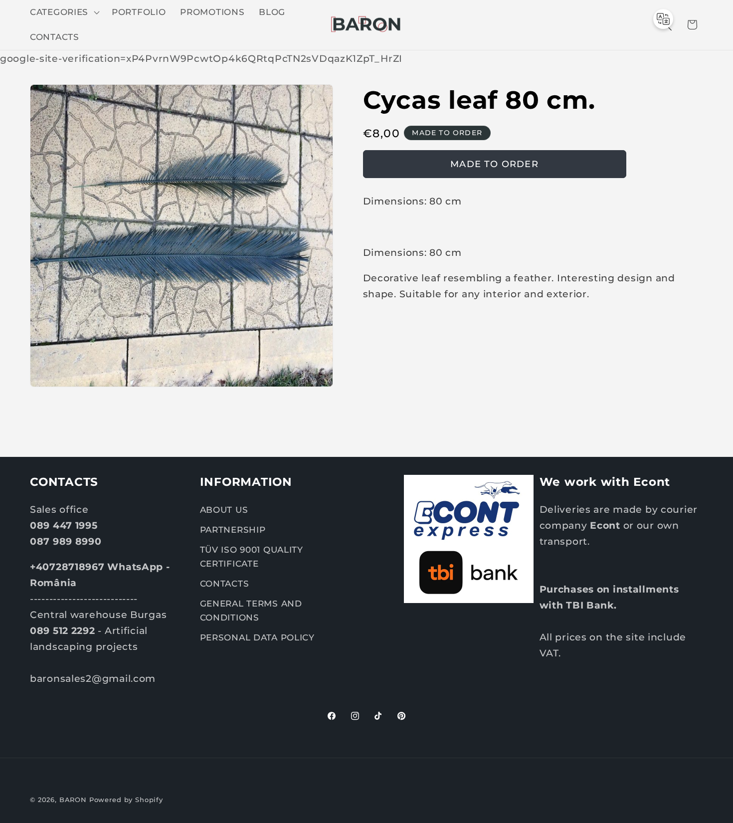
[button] (64, 12)
